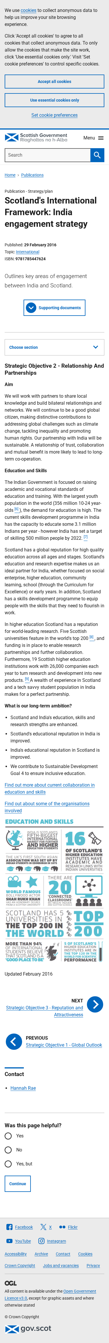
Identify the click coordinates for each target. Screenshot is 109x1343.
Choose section (23, 347)
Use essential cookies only (54, 100)
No (19, 1150)
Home (10, 175)
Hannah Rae (23, 1088)
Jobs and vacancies (61, 1265)
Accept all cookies (54, 81)
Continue (17, 1183)
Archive (41, 1254)
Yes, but (24, 1164)
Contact (63, 1254)
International (27, 252)
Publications (32, 175)
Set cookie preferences (54, 115)
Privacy (93, 1265)
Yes (20, 1136)
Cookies (85, 1254)
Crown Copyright (20, 1265)
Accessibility (16, 1254)
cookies (28, 10)
